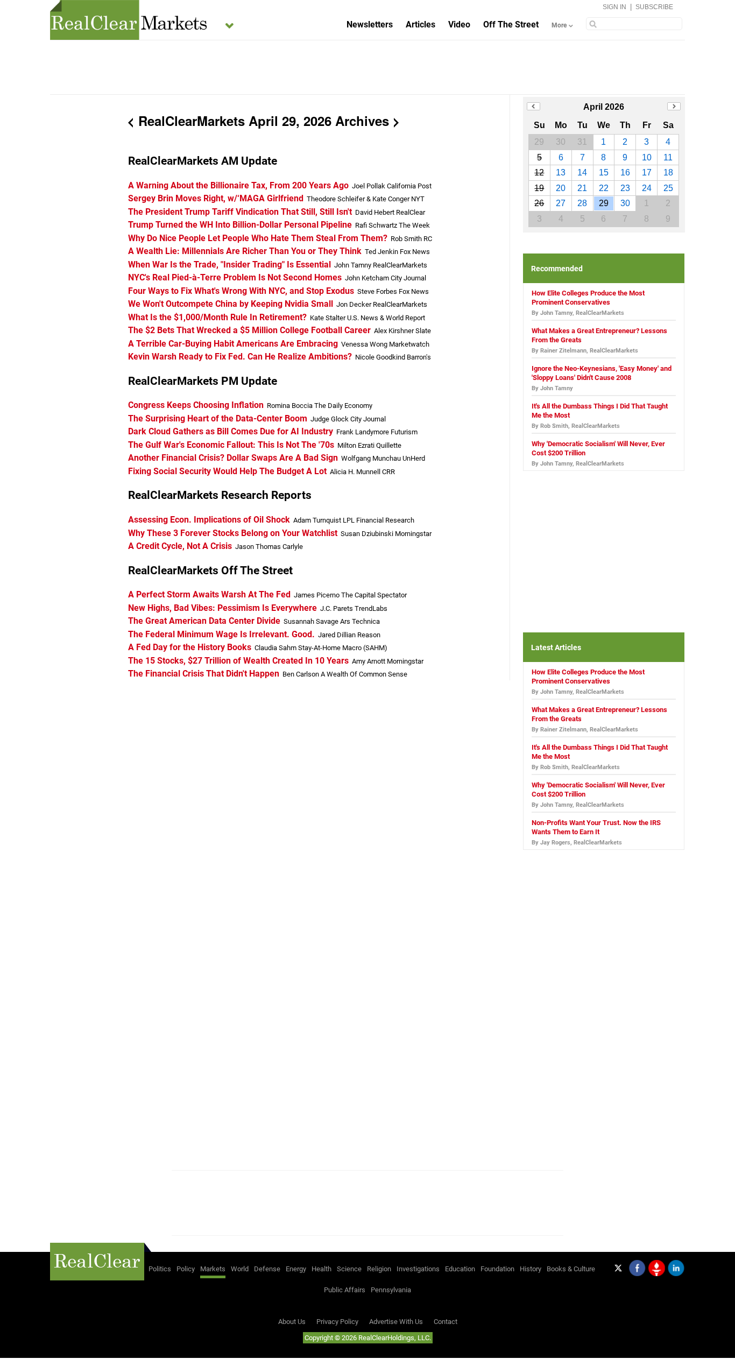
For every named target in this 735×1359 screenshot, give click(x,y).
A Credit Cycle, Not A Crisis (180, 546)
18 (668, 172)
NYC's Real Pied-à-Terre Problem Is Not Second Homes (235, 277)
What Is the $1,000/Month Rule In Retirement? (217, 317)
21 (582, 188)
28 (582, 203)
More (559, 25)
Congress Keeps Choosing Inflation (196, 405)
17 (647, 172)
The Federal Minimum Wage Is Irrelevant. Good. (221, 634)
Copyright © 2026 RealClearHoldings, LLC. (368, 1338)
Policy (185, 1269)
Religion (379, 1269)
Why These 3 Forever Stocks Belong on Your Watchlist (232, 533)
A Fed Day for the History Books (189, 647)
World (240, 1269)
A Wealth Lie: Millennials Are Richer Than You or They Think (245, 251)
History (530, 1269)
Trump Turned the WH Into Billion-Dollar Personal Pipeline (240, 225)
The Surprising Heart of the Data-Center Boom (217, 418)
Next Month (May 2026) (674, 106)
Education (460, 1269)
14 (582, 172)
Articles (420, 24)
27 (561, 203)
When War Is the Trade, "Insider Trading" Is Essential (229, 264)
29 (604, 203)
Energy (296, 1269)
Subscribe (654, 7)
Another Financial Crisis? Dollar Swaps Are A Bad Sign (233, 458)
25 (668, 188)
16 (625, 172)
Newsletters (370, 24)
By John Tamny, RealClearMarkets (578, 312)
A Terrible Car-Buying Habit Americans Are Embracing (233, 344)
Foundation (497, 1269)
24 (647, 188)
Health (321, 1269)
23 (625, 188)
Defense (267, 1269)
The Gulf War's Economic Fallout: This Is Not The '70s (231, 445)
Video (459, 24)
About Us (292, 1322)
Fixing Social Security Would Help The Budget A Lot (227, 471)
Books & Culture (571, 1269)
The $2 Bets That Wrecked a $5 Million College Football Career (249, 330)
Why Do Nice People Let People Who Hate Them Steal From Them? (257, 238)
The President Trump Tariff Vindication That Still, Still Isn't (240, 212)
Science (349, 1269)
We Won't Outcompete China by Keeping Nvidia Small (230, 304)
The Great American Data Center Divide (204, 621)
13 (561, 172)
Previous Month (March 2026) (533, 106)
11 (668, 157)
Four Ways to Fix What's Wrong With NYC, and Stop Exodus (241, 291)
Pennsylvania (391, 1290)
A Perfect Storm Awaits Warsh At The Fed (209, 594)
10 (647, 157)
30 (625, 203)
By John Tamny (552, 388)
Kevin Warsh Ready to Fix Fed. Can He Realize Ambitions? (240, 356)
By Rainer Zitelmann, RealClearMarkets (585, 350)
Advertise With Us (396, 1322)
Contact (445, 1322)
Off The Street (511, 24)
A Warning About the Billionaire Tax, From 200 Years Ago (238, 185)
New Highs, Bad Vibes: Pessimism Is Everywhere (222, 608)
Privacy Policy (337, 1322)
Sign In (614, 7)
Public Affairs (344, 1290)
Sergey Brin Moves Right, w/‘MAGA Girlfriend (215, 198)
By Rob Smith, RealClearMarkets (576, 426)
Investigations (418, 1269)
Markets (212, 1269)
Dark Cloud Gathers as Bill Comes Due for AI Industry (230, 431)
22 (604, 188)
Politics (160, 1269)
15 (604, 172)
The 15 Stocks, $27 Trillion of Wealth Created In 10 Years (238, 661)
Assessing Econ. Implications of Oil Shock (209, 520)
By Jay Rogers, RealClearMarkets (577, 842)
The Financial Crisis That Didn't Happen (203, 673)
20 (561, 188)
